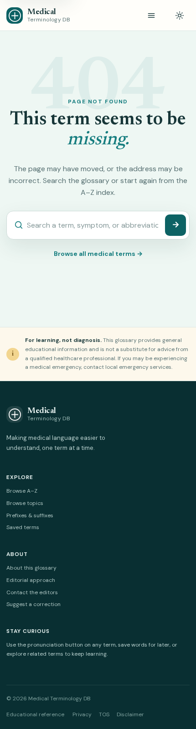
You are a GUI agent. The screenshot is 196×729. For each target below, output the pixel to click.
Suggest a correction (33, 604)
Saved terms (22, 527)
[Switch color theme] (180, 15)
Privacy (82, 714)
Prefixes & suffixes (29, 515)
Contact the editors (32, 592)
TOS (104, 714)
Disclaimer (130, 714)
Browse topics (24, 503)
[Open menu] (151, 15)
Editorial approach (30, 580)
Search (175, 225)
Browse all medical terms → (98, 254)
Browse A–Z (21, 490)
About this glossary (31, 567)
